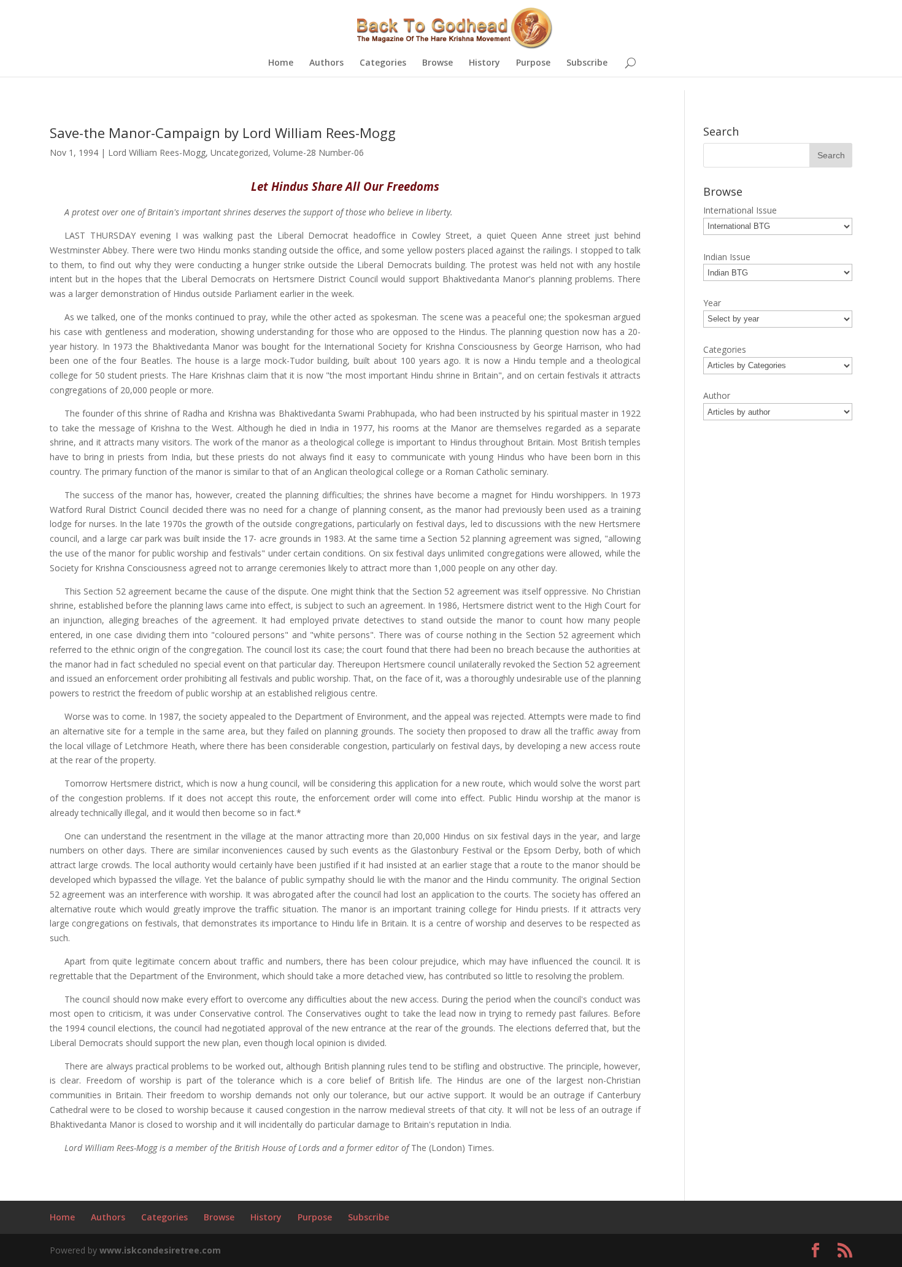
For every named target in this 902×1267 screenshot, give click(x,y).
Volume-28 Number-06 (318, 152)
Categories (383, 63)
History (484, 63)
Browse (437, 63)
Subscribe (586, 63)
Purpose (533, 63)
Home (280, 63)
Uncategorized (239, 152)
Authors (326, 63)
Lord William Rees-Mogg (157, 152)
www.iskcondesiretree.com (160, 1250)
